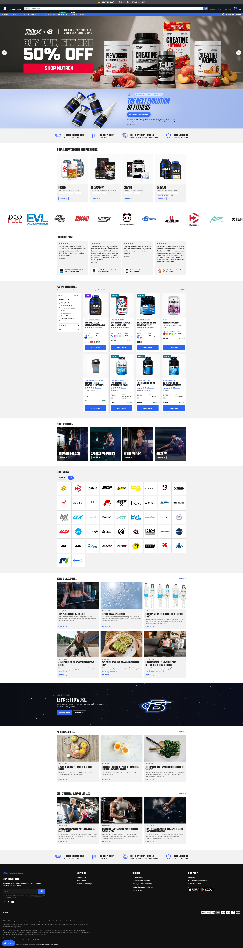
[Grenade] (150, 517)
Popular (62, 478)
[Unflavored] (112, 398)
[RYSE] (150, 503)
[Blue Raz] (138, 338)
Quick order (95, 347)
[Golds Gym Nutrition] (136, 546)
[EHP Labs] (121, 546)
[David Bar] (136, 503)
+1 (122, 336)
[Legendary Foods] (150, 546)
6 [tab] (123, 86)
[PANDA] (165, 488)
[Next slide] (238, 52)
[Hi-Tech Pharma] (179, 517)
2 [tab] (117, 86)
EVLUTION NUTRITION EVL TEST (146, 384)
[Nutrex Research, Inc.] (93, 488)
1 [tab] (115, 86)
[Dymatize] (78, 488)
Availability (62, 326)
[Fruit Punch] (115, 336)
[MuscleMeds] (179, 503)
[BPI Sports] (64, 517)
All (71, 478)
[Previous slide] (4, 52)
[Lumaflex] (165, 546)
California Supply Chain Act (143, 887)
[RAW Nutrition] (78, 546)
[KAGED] (150, 488)
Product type (63, 300)
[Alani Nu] (121, 517)
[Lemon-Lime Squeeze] (172, 334)
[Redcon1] (107, 488)
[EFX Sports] (78, 517)
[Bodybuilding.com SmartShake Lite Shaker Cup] (95, 366)
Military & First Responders (142, 884)
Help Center (81, 880)
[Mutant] (121, 488)
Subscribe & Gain (194, 884)
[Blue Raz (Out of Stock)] (117, 336)
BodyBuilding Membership (197, 880)
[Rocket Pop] (112, 336)
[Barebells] (107, 517)
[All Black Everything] (64, 546)
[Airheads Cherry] (164, 334)
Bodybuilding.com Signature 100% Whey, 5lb (95, 323)
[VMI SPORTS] (136, 532)
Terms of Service (7, 897)
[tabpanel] (121, 52)
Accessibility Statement (141, 880)
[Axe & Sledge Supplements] (121, 503)
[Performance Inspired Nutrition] (64, 560)
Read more (181, 579)
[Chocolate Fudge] (86, 338)
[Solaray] (179, 532)
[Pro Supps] (107, 503)
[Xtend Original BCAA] (174, 305)
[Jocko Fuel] (78, 503)
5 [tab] (121, 86)
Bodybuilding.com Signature (93, 320)
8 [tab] (127, 86)
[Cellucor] (136, 488)
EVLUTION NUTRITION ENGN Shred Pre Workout (146, 323)
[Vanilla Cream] (89, 338)
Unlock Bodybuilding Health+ (138, 114)
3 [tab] (118, 86)
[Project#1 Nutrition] (93, 532)
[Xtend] (179, 488)
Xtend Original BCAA (171, 322)
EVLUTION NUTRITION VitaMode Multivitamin (119, 384)
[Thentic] (107, 546)
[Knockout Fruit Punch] (170, 334)
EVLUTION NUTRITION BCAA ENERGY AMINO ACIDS (120, 323)
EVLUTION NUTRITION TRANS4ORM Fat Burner (172, 384)
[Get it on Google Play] (208, 889)
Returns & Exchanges (85, 884)
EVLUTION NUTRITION (117, 320)
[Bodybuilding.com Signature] (64, 488)
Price (60, 330)
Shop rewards (79, 713)
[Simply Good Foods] (93, 546)
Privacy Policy (38, 896)
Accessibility (81, 877)
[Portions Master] (78, 532)
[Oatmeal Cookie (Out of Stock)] (91, 338)
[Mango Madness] (167, 334)
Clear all (76, 295)
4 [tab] (120, 86)
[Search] (205, 8)
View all (181, 290)
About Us (191, 877)
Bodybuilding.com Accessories (94, 380)
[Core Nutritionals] (107, 532)
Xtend (165, 320)
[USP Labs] (78, 560)
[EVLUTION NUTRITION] (136, 517)
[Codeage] (165, 517)
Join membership (64, 713)
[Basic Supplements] (64, 532)
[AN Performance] (179, 546)
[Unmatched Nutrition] (93, 503)
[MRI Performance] (150, 532)
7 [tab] (125, 86)
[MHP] (165, 503)
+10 (175, 333)
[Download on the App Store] (194, 889)
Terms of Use (137, 890)
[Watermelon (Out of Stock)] (120, 336)
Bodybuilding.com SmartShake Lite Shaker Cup (94, 385)
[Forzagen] (121, 532)
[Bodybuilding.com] (5, 8)
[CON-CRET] (93, 517)
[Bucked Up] (64, 503)
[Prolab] (165, 532)
